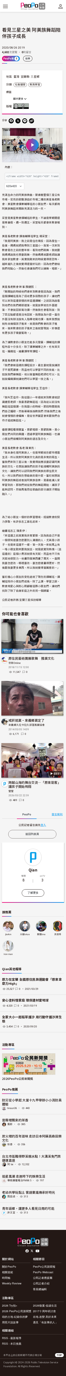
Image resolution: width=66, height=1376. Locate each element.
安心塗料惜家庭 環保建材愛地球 (25, 1000)
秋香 (10, 1144)
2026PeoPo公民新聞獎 (17, 1078)
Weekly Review (11, 1283)
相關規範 (7, 1272)
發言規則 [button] (57, 814)
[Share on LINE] (24, 120)
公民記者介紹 (41, 1283)
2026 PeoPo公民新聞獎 (16, 1311)
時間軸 (6, 1278)
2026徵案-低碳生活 (45, 1305)
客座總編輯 (40, 1289)
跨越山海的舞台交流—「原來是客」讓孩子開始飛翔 (34, 784)
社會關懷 (20, 84)
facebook (27, 1251)
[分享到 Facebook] (11, 120)
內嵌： (9, 167)
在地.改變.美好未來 (45, 1317)
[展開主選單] (5, 6)
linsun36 (12, 1108)
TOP (59, 1355)
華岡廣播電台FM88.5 (19, 1180)
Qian (33, 869)
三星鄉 (35, 76)
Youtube (38, 1251)
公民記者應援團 (42, 1278)
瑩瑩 (11, 791)
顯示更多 (18, 98)
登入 (43, 825)
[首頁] (33, 6)
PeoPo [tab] (26, 814)
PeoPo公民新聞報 (44, 1266)
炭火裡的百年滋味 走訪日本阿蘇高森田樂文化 (32, 1138)
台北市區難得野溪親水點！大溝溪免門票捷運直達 (31, 1158)
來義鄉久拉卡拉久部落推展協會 (26, 725)
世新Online (14, 663)
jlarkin (8, 934)
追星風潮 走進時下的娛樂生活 (23, 1176)
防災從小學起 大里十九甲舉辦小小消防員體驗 (32, 1102)
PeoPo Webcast (43, 1272)
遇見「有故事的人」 (45, 1322)
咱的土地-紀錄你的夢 (15, 1317)
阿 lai (10, 1164)
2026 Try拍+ (9, 1305)
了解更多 (32, 892)
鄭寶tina (41, 934)
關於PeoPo (9, 1266)
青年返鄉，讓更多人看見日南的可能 (28, 1208)
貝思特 (57, 934)
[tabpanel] (32, 825)
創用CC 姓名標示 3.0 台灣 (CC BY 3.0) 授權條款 (21, 106)
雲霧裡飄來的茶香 (15, 1120)
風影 (10, 1124)
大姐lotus (25, 934)
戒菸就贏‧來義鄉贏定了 (26, 720)
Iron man (8, 954)
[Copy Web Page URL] (31, 120)
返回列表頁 (32, 834)
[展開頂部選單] (60, 6)
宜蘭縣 (25, 76)
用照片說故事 (10, 1322)
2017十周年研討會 (44, 1311)
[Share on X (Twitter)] (17, 120)
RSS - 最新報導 (11, 1338)
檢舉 (27, 58)
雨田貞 (11, 1196)
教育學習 (35, 84)
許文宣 (11, 1212)
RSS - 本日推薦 (11, 1344)
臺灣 (16, 76)
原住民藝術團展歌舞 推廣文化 (31, 658)
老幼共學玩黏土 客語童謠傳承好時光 (28, 1192)
